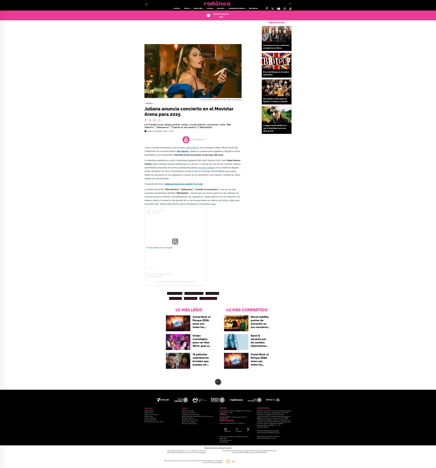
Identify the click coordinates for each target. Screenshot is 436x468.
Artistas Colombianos (232, 330)
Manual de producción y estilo (154, 422)
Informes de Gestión (150, 420)
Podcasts (220, 8)
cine (169, 348)
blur (265, 68)
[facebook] (145, 120)
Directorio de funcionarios (190, 420)
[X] (150, 120)
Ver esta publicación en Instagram (159, 248)
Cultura (210, 8)
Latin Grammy (192, 147)
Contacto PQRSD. (283, 418)
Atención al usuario (188, 411)
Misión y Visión (148, 412)
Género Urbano (231, 348)
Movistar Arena (213, 293)
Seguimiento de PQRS (276, 423)
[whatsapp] (155, 120)
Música (186, 8)
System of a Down (269, 95)
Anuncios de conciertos (195, 293)
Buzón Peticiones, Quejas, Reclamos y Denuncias (197, 416)
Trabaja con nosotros (189, 412)
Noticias (177, 8)
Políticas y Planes (149, 418)
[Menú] (146, 4)
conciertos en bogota (209, 298)
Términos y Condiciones (189, 423)
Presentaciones (191, 298)
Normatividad (148, 416)
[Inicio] (217, 3)
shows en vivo (176, 298)
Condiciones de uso (225, 440)
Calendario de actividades (190, 414)
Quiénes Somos (149, 411)
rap (265, 122)
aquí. (213, 204)
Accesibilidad (223, 442)
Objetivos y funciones (151, 414)
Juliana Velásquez (175, 293)
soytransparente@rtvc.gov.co (266, 438)
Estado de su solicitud (189, 422)
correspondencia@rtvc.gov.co (280, 416)
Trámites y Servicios (188, 418)
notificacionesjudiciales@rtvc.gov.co (268, 432)
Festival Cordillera (207, 167)
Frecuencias (253, 8)
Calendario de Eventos (236, 8)
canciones (267, 41)
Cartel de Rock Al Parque (175, 330)
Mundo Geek (198, 8)
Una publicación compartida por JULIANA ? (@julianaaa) (175, 282)
